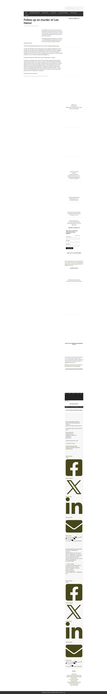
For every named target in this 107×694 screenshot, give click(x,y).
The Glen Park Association (31, 6)
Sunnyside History (74, 680)
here (72, 214)
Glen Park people (38, 76)
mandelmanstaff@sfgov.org (75, 177)
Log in (64, 692)
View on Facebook (69, 456)
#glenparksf (68, 446)
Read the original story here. (53, 46)
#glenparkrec (77, 447)
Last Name (68, 244)
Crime (30, 76)
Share (67, 457)
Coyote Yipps (74, 674)
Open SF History (74, 678)
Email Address (69, 236)
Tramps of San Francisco (74, 683)
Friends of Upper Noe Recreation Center (74, 675)
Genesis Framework (55, 692)
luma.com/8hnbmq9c (72, 559)
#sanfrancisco (68, 447)
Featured (33, 76)
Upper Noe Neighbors (74, 684)
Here (77, 108)
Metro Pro (49, 692)
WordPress (61, 692)
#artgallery (73, 447)
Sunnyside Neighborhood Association (74, 682)
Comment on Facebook (77, 540)
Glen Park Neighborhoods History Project (74, 676)
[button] (67, 396)
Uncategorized (45, 76)
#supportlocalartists (73, 446)
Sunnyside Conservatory (74, 679)
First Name (68, 240)
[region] (74, 386)
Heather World (79, 549)
